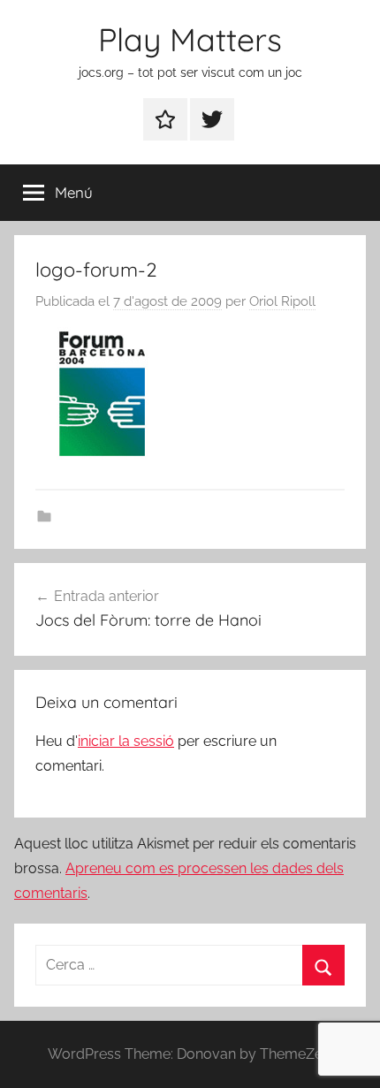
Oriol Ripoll (282, 301)
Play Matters (190, 39)
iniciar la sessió (126, 741)
